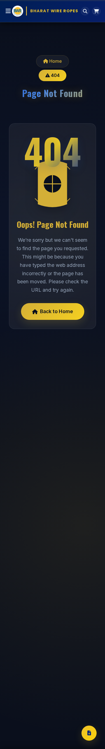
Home (55, 61)
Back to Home (56, 311)
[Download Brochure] (89, 733)
